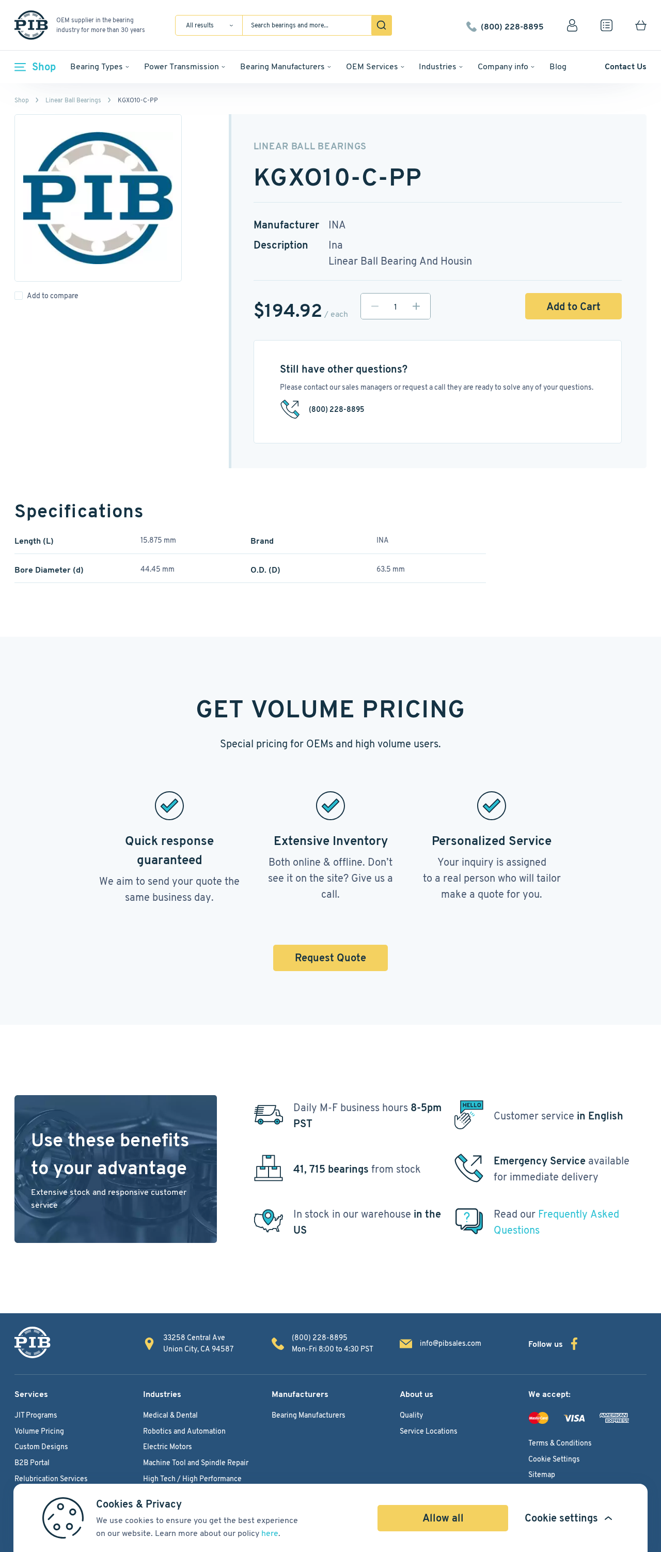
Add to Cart (573, 306)
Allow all (443, 1518)
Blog (557, 66)
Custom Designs (41, 1446)
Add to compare (52, 295)
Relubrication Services (51, 1478)
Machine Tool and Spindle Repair (195, 1462)
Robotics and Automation (184, 1431)
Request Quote (330, 957)
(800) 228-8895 (512, 25)
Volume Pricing (39, 1431)
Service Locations (429, 1431)
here (269, 1533)
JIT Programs (35, 1415)
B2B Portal (32, 1462)
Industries (438, 66)
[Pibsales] (32, 1342)
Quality (411, 1415)
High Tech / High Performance (192, 1478)
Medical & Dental (170, 1415)
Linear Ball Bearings (73, 100)
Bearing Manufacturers (282, 66)
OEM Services (372, 66)
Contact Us (626, 66)
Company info (503, 66)
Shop (44, 66)
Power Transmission (181, 66)
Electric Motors (167, 1446)
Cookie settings (561, 1518)
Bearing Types (96, 66)
